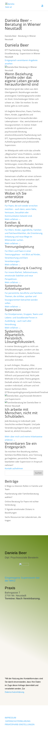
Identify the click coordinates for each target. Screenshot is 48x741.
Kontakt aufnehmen (14, 468)
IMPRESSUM (10, 717)
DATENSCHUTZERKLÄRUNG (17, 721)
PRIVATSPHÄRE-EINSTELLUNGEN (19, 724)
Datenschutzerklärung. (15, 692)
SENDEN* (35, 669)
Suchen (38, 473)
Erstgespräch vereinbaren (16, 60)
